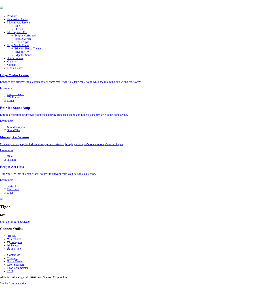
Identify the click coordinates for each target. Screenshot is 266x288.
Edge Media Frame (18, 45)
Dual (10, 192)
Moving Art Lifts (17, 32)
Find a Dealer (15, 68)
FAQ (10, 271)
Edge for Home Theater (28, 48)
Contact (11, 64)
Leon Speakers (15, 264)
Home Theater (15, 94)
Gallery (11, 61)
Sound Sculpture (16, 127)
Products (12, 16)
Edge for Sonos (23, 55)
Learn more (6, 88)
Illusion (18, 29)
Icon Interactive (17, 283)
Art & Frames (15, 58)
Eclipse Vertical (23, 38)
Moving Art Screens (18, 22)
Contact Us (13, 254)
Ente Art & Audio (17, 19)
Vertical (11, 186)
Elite (17, 25)
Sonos (10, 100)
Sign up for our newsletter (15, 221)
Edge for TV (21, 51)
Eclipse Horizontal (25, 35)
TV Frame (13, 97)
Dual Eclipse (21, 42)
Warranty (12, 258)
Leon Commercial (17, 267)
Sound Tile (13, 130)
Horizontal (13, 189)
